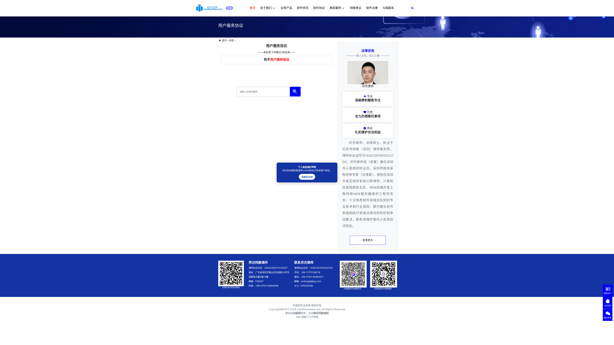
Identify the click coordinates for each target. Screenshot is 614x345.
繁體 (229, 8)
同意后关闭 (307, 177)
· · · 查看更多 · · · (368, 240)
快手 (276, 59)
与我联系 (388, 8)
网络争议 (355, 8)
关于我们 (266, 8)
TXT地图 (313, 316)
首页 (252, 8)
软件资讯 (302, 8)
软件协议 (319, 8)
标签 (231, 40)
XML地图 (301, 316)
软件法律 (372, 8)
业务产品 (286, 8)
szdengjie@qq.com (311, 281)
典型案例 (335, 8)
